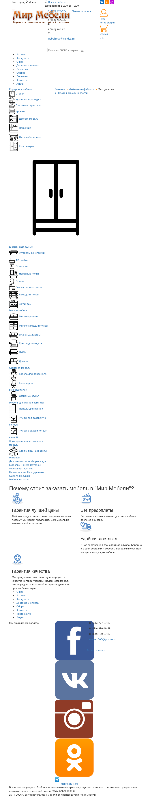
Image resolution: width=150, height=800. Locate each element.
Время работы (56, 2)
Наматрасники (18, 472)
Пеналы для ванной (30, 408)
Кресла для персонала (32, 373)
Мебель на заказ (19, 479)
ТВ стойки (21, 260)
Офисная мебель (19, 367)
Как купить (22, 58)
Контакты (21, 80)
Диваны (23, 361)
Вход (103, 19)
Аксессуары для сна (21, 468)
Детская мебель (28, 118)
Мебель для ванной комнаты (26, 402)
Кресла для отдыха (30, 343)
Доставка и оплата (27, 65)
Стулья (19, 281)
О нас (19, 61)
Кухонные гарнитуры (28, 99)
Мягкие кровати (28, 316)
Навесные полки (28, 273)
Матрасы (14, 457)
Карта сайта (23, 613)
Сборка (20, 72)
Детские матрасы (19, 461)
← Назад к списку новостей (71, 93)
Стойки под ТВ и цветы (32, 450)
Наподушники (35, 472)
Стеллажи (21, 266)
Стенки (19, 93)
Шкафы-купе (26, 146)
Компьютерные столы (28, 287)
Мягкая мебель (18, 310)
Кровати (20, 111)
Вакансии (22, 69)
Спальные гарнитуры (28, 105)
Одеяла (13, 475)
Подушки (24, 475)
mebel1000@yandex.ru (102, 639)
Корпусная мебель (20, 89)
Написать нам (69, 783)
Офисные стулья (28, 395)
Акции (20, 83)
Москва (33, 2)
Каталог (21, 54)
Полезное (22, 76)
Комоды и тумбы (28, 294)
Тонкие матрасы (31, 464)
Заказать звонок (96, 650)
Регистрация (107, 22)
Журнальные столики (31, 252)
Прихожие (24, 127)
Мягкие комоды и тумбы (33, 325)
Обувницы (24, 303)
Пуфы (22, 351)
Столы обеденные (29, 137)
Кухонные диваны (29, 334)
